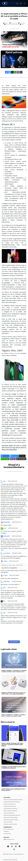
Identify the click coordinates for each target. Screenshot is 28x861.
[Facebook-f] (8, 846)
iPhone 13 (7, 24)
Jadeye (5, 561)
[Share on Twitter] (12, 72)
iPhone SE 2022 (12, 24)
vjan (4, 481)
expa (4, 528)
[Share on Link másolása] (21, 72)
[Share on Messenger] (9, 72)
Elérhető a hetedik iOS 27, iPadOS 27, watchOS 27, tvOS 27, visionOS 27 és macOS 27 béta (13, 715)
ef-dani (5, 575)
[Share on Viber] (18, 72)
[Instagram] (15, 846)
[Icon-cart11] (17, 3)
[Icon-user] (20, 3)
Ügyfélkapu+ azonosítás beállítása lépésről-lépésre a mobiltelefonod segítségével (13, 767)
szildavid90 (6, 536)
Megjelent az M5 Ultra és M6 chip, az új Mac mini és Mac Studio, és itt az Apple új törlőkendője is (13, 693)
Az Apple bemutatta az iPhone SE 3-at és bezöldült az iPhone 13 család (14, 16)
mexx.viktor (6, 553)
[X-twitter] (12, 846)
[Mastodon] (19, 846)
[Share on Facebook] (6, 72)
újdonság (17, 24)
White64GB (6, 522)
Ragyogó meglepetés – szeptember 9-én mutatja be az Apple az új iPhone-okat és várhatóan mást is (13, 671)
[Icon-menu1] (24, 3)
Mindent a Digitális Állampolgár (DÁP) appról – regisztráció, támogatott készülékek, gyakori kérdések (12, 744)
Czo (4, 601)
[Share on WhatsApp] (15, 72)
